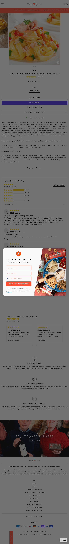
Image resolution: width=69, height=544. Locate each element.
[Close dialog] (64, 250)
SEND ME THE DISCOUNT (18, 284)
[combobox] (9, 278)
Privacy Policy (9, 292)
